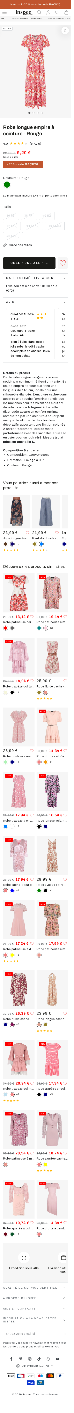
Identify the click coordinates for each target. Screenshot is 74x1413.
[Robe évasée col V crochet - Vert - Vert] (39, 890)
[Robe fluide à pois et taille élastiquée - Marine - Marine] (12, 762)
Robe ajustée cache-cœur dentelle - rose (52, 1158)
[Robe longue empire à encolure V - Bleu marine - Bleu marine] (45, 826)
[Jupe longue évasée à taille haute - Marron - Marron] (5, 544)
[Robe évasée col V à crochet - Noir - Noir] (45, 890)
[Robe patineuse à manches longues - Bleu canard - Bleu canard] (39, 628)
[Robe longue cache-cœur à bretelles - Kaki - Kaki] (45, 1024)
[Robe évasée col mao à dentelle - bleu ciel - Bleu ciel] (5, 1094)
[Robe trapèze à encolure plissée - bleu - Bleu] (5, 826)
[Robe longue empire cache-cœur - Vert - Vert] (7, 185)
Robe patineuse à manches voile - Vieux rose (19, 1158)
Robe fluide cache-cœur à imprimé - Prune (19, 1019)
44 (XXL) (34, 227)
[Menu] (4, 12)
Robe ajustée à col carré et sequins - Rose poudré (19, 1228)
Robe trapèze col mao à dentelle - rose (19, 1088)
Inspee (27, 1394)
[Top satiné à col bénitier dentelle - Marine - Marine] (64, 544)
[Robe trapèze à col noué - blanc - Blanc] (12, 826)
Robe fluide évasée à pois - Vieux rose (19, 756)
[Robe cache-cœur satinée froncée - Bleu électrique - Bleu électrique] (12, 890)
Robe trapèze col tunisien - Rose (19, 686)
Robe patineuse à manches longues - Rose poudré (52, 622)
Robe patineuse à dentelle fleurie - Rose (19, 949)
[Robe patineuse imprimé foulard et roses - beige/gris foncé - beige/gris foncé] (12, 628)
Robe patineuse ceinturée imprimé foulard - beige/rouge (19, 622)
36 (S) (12, 217)
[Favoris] (57, 12)
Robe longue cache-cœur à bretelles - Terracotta (52, 1019)
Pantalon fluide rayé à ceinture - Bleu (45, 538)
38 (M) (30, 217)
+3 (51, 1094)
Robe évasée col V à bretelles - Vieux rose (52, 884)
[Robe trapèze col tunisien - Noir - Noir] (12, 692)
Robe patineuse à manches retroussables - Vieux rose (52, 949)
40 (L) (48, 217)
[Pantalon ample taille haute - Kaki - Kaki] (34, 544)
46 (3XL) (56, 227)
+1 (17, 762)
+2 (18, 544)
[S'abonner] (65, 1333)
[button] (39, 12)
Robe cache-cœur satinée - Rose (19, 884)
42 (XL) (13, 227)
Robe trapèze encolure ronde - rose (52, 1088)
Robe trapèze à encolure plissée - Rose (19, 820)
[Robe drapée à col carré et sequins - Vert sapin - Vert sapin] (12, 1234)
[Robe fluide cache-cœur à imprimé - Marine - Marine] (5, 1024)
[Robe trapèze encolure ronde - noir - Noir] (39, 1094)
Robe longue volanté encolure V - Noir (52, 820)
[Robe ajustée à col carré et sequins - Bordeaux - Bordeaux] (5, 1234)
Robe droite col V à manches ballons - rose (52, 756)
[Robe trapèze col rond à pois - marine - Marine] (45, 1094)
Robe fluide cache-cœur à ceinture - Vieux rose (52, 686)
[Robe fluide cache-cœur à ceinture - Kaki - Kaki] (39, 692)
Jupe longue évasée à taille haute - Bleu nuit (16, 538)
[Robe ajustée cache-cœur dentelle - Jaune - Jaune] (45, 1164)
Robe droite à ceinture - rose (52, 1228)
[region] (35, 71)
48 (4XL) (14, 237)
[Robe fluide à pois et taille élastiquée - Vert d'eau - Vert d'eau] (5, 762)
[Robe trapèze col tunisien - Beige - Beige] (5, 692)
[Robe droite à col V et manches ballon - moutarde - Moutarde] (45, 762)
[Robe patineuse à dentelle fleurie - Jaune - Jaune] (12, 955)
